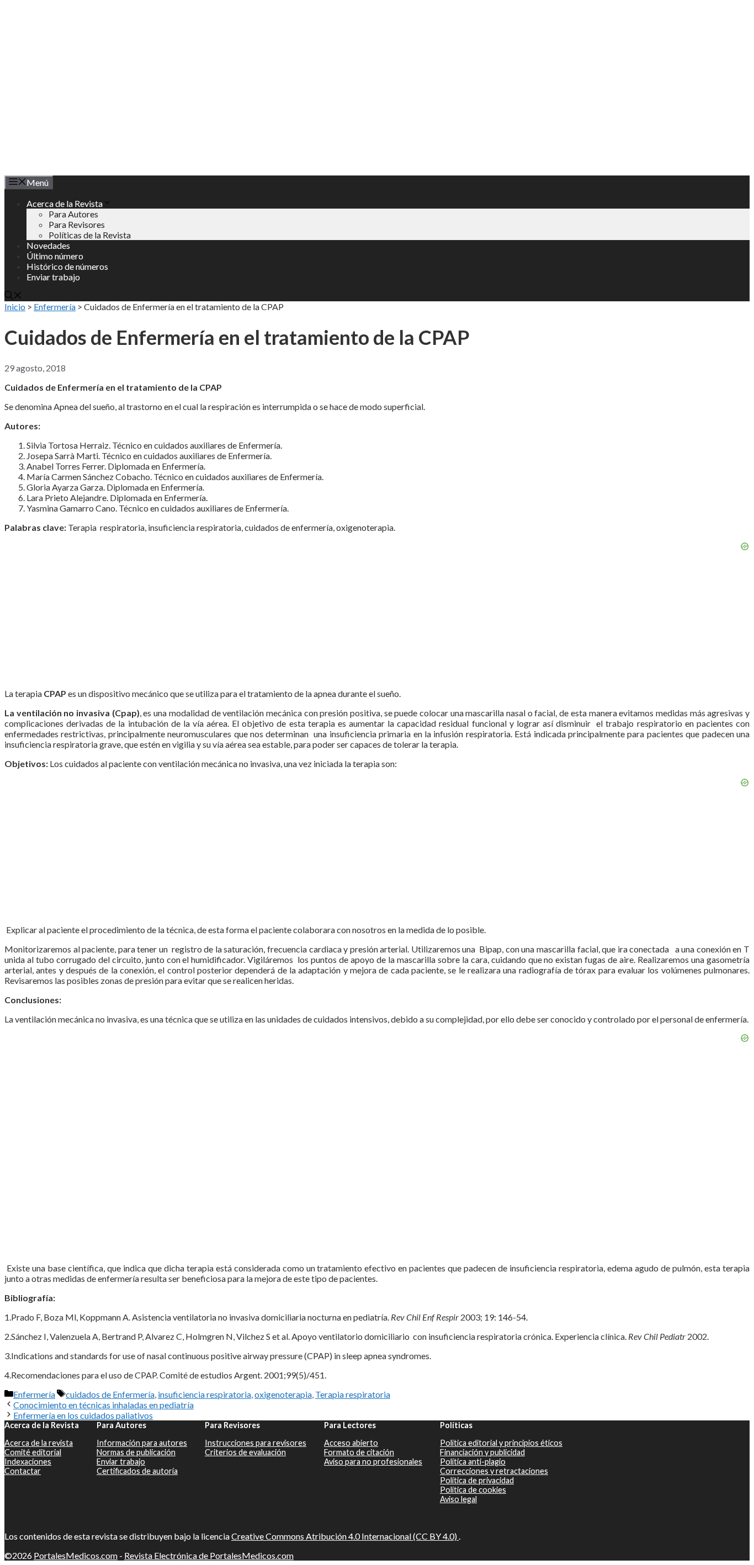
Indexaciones (27, 1461)
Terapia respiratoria (352, 1394)
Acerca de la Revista (64, 203)
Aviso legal (458, 1499)
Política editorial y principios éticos (501, 1442)
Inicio (14, 306)
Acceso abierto (351, 1442)
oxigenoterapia (283, 1394)
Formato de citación (359, 1452)
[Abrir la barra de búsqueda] (13, 296)
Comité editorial (32, 1452)
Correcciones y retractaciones (494, 1471)
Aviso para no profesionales (373, 1461)
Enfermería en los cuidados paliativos (83, 1415)
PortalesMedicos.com (76, 1555)
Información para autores (142, 1442)
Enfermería (55, 306)
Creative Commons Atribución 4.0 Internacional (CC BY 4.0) (345, 1536)
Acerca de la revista (38, 1442)
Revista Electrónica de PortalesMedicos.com (209, 1555)
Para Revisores (77, 224)
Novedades (48, 245)
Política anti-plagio (473, 1461)
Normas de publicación (136, 1452)
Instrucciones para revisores (255, 1442)
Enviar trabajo (53, 277)
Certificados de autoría (137, 1471)
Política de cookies (473, 1489)
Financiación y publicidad (482, 1452)
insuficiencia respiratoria (204, 1394)
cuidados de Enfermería (110, 1394)
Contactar (22, 1471)
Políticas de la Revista (90, 235)
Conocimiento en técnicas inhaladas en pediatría (103, 1404)
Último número (54, 256)
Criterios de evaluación (245, 1452)
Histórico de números (67, 266)
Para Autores (73, 214)
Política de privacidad (477, 1480)
